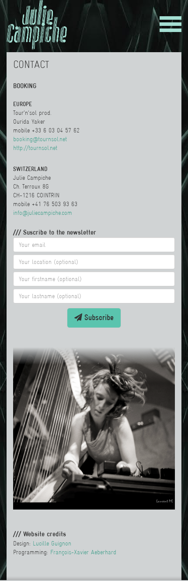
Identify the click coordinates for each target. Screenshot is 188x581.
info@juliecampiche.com (42, 212)
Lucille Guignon (52, 543)
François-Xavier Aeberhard (83, 552)
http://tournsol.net (35, 147)
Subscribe (98, 317)
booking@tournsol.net (40, 139)
